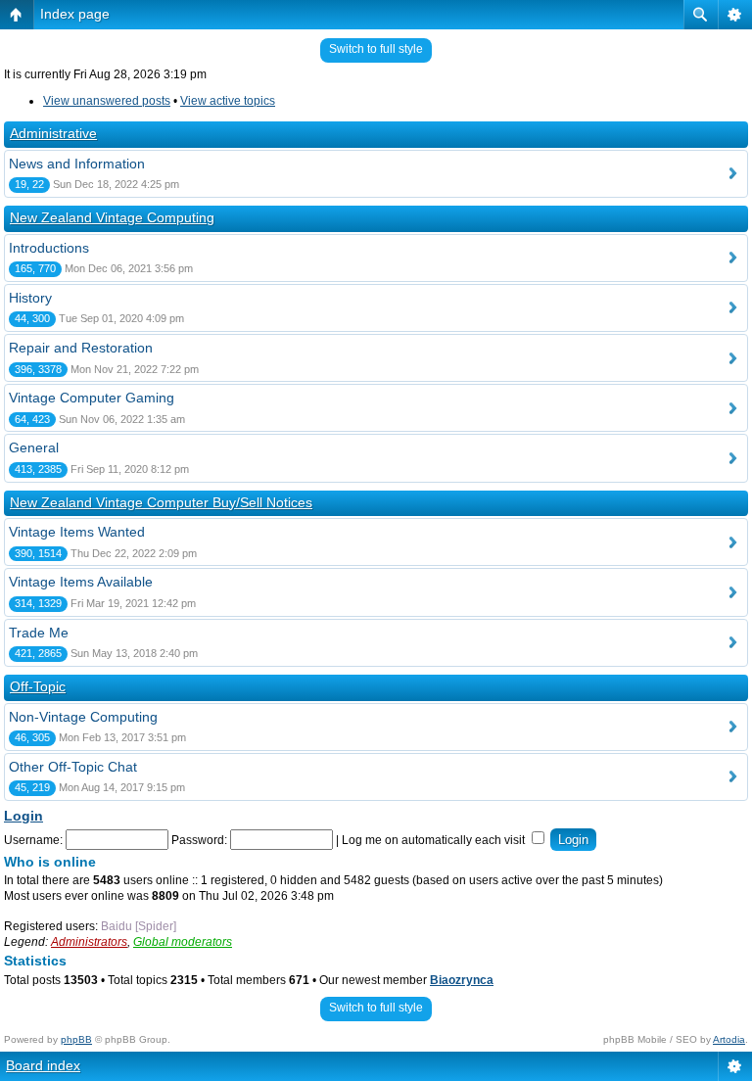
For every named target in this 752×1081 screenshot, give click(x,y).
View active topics (227, 101)
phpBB (76, 1039)
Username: (33, 840)
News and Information (77, 163)
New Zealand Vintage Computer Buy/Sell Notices (161, 502)
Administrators (89, 942)
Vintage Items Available (81, 581)
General (34, 447)
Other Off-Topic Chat (73, 767)
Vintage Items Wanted (77, 532)
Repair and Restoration (81, 347)
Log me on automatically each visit (435, 840)
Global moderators (182, 942)
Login (23, 815)
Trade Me (39, 632)
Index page (75, 14)
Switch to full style (376, 49)
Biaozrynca (462, 980)
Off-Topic (38, 686)
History (30, 298)
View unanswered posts (106, 101)
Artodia (729, 1039)
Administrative (53, 133)
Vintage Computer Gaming (91, 397)
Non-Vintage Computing (83, 717)
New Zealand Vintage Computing (112, 217)
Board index (43, 1065)
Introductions (49, 248)
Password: (199, 840)
